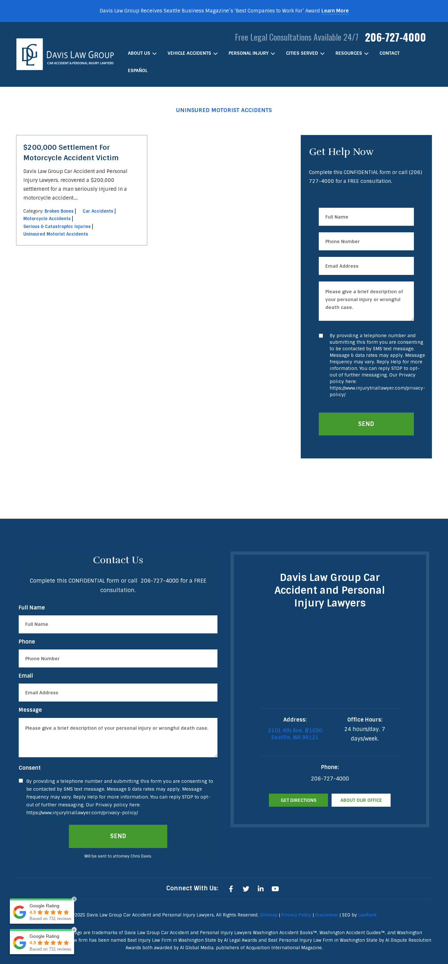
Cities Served (302, 53)
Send (366, 424)
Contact (389, 53)
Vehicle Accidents (189, 53)
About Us (139, 53)
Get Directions (298, 800)
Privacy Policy (296, 915)
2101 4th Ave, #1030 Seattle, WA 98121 (295, 734)
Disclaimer (326, 915)
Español (137, 70)
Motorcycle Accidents (47, 219)
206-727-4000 (395, 37)
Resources (349, 53)
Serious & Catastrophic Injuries (57, 226)
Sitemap (268, 915)
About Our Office (361, 800)
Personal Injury (249, 53)
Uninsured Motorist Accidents (55, 234)
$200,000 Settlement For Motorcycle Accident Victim (71, 152)
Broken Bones (59, 211)
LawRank (367, 915)
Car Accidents (98, 211)
